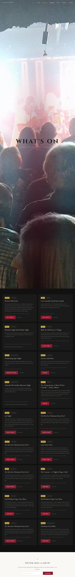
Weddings (52, 2)
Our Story (64, 2)
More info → (19, 317)
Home (39, 2)
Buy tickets (10, 317)
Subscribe (48, 573)
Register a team (11, 372)
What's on (45, 2)
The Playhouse (7, 2)
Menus (58, 2)
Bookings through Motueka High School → (14, 346)
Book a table (46, 345)
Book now (45, 486)
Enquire (45, 372)
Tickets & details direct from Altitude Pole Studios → (16, 404)
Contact (71, 2)
